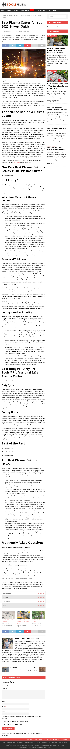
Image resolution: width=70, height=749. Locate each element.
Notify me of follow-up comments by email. (16, 721)
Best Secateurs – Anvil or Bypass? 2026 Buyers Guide (56, 148)
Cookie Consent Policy (53, 739)
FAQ (49, 10)
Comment (4, 688)
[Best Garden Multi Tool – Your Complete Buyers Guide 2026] (57, 76)
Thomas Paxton (8, 31)
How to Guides (41, 10)
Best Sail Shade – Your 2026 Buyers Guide (56, 129)
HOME (2, 10)
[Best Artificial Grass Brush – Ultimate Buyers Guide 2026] (57, 41)
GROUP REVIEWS (27, 10)
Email (3, 706)
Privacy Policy (65, 739)
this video (17, 162)
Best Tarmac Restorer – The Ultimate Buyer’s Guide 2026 (56, 108)
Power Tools (26, 31)
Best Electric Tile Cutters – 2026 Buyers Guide (23, 621)
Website (4, 711)
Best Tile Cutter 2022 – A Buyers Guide (8, 620)
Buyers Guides (18, 31)
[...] (50, 65)
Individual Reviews (12, 10)
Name (3, 701)
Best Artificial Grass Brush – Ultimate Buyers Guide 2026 (56, 50)
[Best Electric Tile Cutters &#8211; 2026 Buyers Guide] (23, 615)
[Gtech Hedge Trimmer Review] (38, 615)
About (54, 10)
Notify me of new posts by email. (13, 724)
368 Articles (35, 639)
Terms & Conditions (39, 739)
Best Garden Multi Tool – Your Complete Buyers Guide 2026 (57, 86)
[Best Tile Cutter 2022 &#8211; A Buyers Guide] (8, 615)
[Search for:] (57, 16)
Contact (29, 739)
